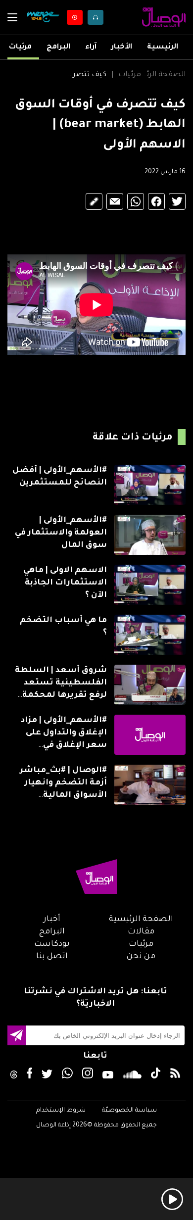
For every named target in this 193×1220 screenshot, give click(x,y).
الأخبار (121, 47)
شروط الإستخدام (61, 1110)
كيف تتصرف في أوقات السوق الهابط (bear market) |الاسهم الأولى (84, 75)
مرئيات (20, 47)
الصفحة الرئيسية (163, 75)
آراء (90, 47)
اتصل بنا (52, 956)
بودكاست (52, 944)
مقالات (141, 931)
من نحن (141, 956)
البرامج (58, 47)
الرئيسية (162, 47)
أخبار (52, 919)
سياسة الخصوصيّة (129, 1110)
